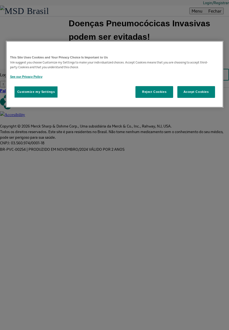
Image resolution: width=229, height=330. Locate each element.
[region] (114, 74)
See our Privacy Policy (26, 76)
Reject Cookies (154, 91)
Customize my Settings (36, 91)
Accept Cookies (196, 91)
